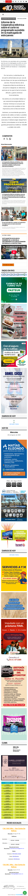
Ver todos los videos (8, 264)
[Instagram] (21, 1)
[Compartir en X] (7, 139)
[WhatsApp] (13, 1)
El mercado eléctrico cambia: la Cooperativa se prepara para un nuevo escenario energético (13, 224)
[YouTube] (26, 1)
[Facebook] (18, 1)
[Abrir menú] (3, 14)
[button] (4, 1)
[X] (15, 1)
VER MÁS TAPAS (14, 424)
